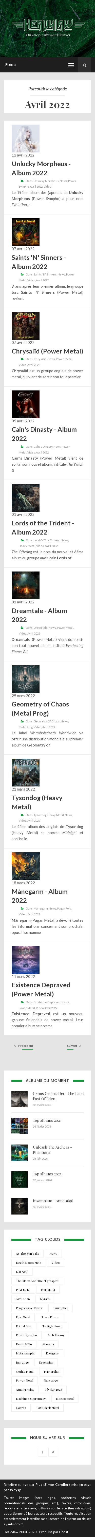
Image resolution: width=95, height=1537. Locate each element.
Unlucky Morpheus (46, 181)
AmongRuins (25, 1389)
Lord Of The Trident (47, 540)
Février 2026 (53, 1389)
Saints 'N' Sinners (45, 274)
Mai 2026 (22, 1272)
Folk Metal (48, 1290)
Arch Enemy (55, 1335)
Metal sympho (25, 1353)
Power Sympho (26, 1335)
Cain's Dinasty (43, 446)
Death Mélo (24, 1344)
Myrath (45, 1299)
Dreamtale (41, 627)
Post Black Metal (47, 1408)
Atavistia (48, 1344)
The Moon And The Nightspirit (37, 1281)
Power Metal (64, 359)
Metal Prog (26, 727)
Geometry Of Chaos (47, 721)
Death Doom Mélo (28, 1262)
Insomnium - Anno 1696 (53, 1200)
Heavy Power (50, 1317)
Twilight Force (52, 1326)
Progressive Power (29, 1308)
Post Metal (23, 1290)
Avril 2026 (23, 1299)
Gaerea (21, 1408)
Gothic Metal (24, 1371)
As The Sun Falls (27, 1253)
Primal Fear (24, 1326)
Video (47, 186)
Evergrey (52, 1353)
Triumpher (60, 1308)
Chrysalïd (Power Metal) (47, 351)
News (63, 181)
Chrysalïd (40, 359)
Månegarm (41, 908)
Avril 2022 (36, 186)
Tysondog (40, 815)
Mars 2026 (51, 1380)
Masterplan (51, 1371)
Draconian (46, 1362)
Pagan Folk (64, 908)
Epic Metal (23, 1317)
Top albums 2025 (47, 1120)
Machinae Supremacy (31, 1398)
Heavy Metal (27, 545)
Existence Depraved (47, 1002)
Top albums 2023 (47, 1173)
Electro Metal (65, 1398)
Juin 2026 (22, 1362)
